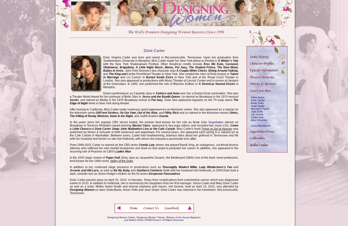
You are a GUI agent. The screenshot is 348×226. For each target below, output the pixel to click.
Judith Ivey (257, 117)
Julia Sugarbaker (212, 122)
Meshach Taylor (260, 108)
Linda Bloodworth (261, 125)
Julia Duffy (257, 111)
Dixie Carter (258, 100)
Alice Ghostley (259, 120)
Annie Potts (257, 103)
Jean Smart (257, 105)
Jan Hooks (257, 114)
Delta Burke (257, 97)
